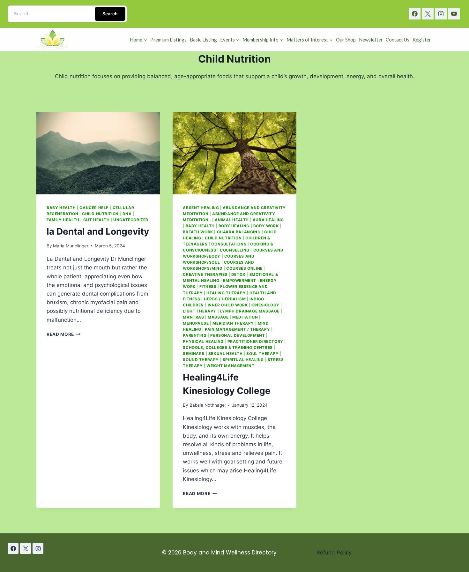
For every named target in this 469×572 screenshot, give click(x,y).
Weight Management (230, 365)
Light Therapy (199, 311)
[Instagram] (441, 13)
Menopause (196, 323)
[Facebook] (415, 13)
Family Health (63, 219)
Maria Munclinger (70, 245)
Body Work (266, 225)
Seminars (194, 353)
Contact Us (397, 39)
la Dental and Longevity (98, 231)
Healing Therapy (226, 292)
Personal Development (237, 335)
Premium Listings (168, 39)
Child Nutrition (100, 213)
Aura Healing (268, 219)
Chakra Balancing (239, 232)
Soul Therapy (262, 353)
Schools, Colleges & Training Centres (227, 347)
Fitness (208, 286)
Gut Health (96, 219)
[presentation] (98, 153)
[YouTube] (454, 13)
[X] (428, 13)
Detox (238, 274)
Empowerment (239, 280)
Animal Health (232, 219)
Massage (218, 317)
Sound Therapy (201, 359)
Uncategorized (131, 219)
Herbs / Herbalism (225, 299)
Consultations (228, 244)
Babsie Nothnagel (208, 405)
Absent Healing (201, 207)
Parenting (194, 335)
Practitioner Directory (255, 341)
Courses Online (244, 268)
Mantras (193, 317)
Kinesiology (265, 305)
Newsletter (371, 39)
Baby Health (61, 207)
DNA (127, 213)
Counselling (234, 250)
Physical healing (203, 341)
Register (422, 39)
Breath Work (198, 232)
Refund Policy (334, 552)
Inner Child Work (228, 305)
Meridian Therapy (233, 323)
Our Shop (346, 39)
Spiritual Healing (243, 359)
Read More (64, 334)
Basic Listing (203, 39)
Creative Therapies (205, 274)
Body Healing (234, 225)
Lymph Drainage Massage (249, 311)
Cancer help (94, 207)
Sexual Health (225, 353)
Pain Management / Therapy (237, 329)
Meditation (245, 317)
